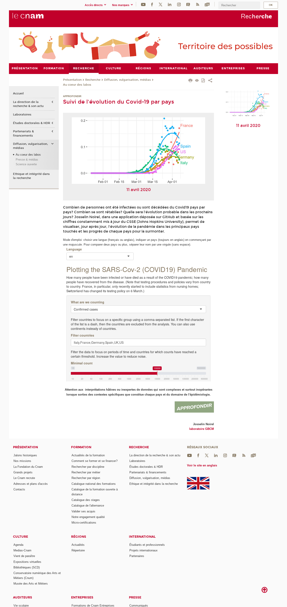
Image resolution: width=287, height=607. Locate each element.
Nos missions (22, 461)
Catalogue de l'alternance (88, 505)
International (142, 537)
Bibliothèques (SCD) (26, 567)
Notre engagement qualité (88, 517)
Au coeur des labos (77, 85)
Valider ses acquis (83, 511)
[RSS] (198, 4)
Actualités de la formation (88, 455)
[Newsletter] (207, 4)
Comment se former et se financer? (94, 461)
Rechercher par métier (86, 472)
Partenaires (136, 556)
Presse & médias (27, 159)
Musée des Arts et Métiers (30, 583)
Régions (78, 537)
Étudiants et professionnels (147, 544)
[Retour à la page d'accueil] (35, 18)
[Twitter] (161, 4)
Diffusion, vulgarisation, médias (127, 80)
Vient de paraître (24, 556)
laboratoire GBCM (201, 429)
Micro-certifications (84, 522)
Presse (135, 597)
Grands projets (23, 472)
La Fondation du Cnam (28, 466)
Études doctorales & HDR (31, 123)
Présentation (72, 80)
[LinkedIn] (170, 4)
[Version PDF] (203, 81)
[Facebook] (152, 4)
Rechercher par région (86, 478)
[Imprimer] (190, 81)
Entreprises (82, 597)
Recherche (92, 80)
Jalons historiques (25, 455)
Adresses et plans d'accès (30, 483)
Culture (20, 537)
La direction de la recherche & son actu (28, 104)
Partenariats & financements (23, 133)
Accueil (18, 93)
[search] (239, 5)
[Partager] (210, 81)
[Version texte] (197, 81)
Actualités (78, 544)
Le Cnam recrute (24, 478)
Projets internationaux (143, 550)
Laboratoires (22, 114)
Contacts (19, 489)
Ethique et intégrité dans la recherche (31, 176)
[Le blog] (188, 4)
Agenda (18, 544)
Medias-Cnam (22, 550)
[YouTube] (143, 4)
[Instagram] (179, 4)
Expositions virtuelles (27, 561)
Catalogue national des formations (94, 483)
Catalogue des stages (86, 500)
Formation (81, 447)
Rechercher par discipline (88, 466)
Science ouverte (26, 164)
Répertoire (78, 550)
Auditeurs (22, 597)
